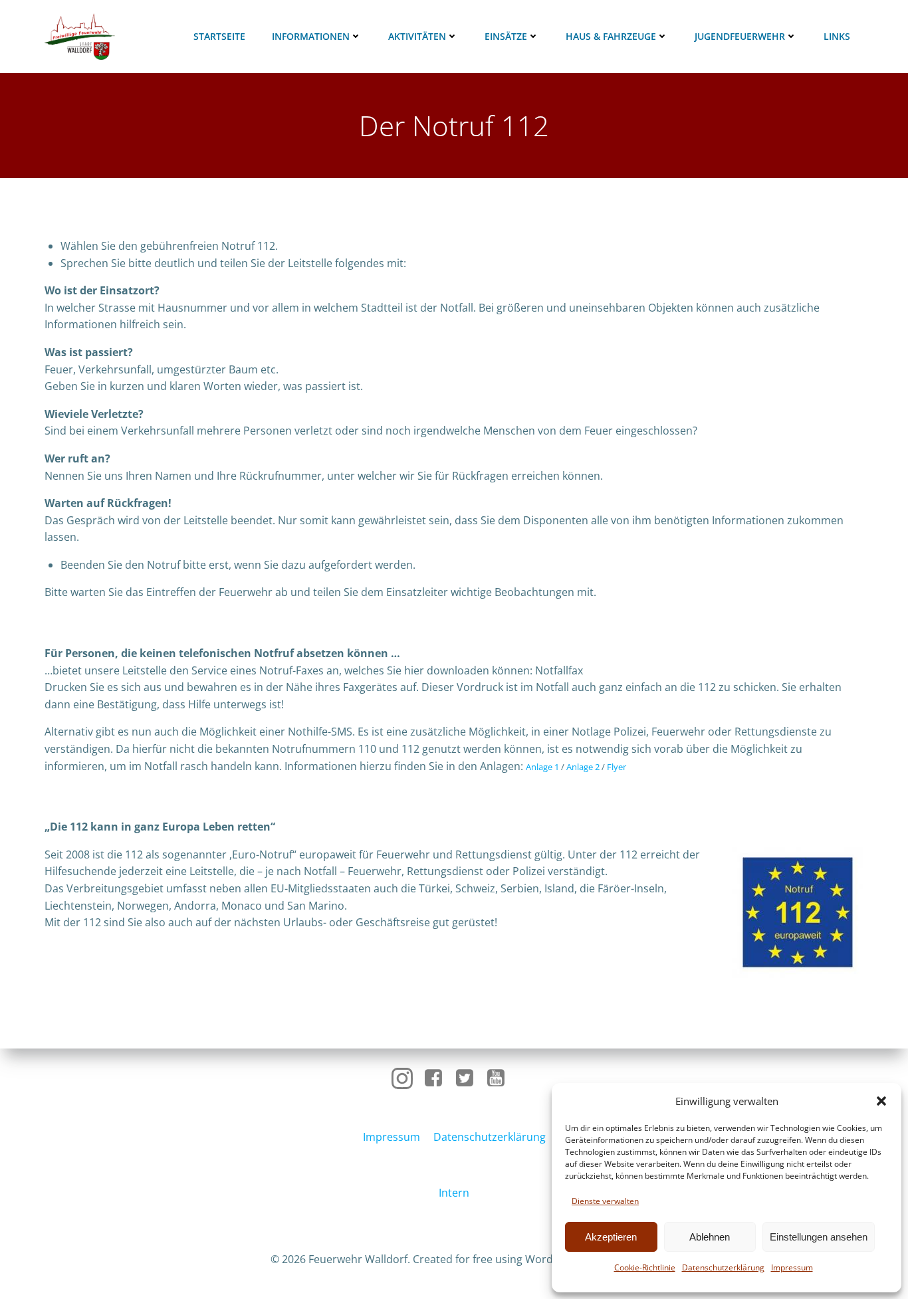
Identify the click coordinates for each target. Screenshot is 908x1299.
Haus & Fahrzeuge (611, 36)
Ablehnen (709, 1237)
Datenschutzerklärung (723, 1267)
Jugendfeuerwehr (740, 36)
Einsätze (506, 36)
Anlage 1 (542, 767)
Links (837, 36)
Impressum (792, 1267)
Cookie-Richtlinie (644, 1267)
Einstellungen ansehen (818, 1237)
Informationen (311, 36)
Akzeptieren (611, 1237)
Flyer (616, 767)
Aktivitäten (417, 36)
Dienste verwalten (605, 1201)
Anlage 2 (583, 767)
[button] (881, 1101)
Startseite (219, 36)
